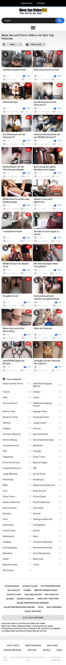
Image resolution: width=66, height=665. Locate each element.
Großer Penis (17, 530)
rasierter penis (14, 595)
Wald (17, 485)
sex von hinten (33, 594)
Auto (17, 491)
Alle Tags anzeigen (33, 617)
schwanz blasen (29, 586)
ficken (27, 590)
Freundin (47, 451)
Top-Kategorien (13, 379)
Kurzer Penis (47, 474)
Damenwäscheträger (47, 440)
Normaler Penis (47, 434)
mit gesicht (14, 590)
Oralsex (47, 392)
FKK (47, 468)
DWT (17, 451)
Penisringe (17, 479)
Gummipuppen (17, 547)
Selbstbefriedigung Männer (47, 384)
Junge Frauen (47, 423)
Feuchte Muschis (47, 502)
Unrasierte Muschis (47, 542)
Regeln (46, 650)
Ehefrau (47, 428)
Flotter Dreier (47, 496)
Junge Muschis (17, 474)
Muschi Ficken (17, 508)
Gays (47, 536)
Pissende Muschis (17, 468)
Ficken (47, 397)
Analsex (17, 428)
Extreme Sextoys (17, 462)
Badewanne (17, 536)
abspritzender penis (45, 590)
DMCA (59, 650)
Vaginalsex (17, 457)
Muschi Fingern (47, 462)
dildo (41, 607)
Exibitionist (17, 525)
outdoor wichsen (50, 586)
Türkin (47, 564)
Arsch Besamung (47, 553)
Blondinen (17, 553)
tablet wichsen (32, 611)
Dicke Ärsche (47, 491)
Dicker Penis (17, 496)
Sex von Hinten (17, 403)
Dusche (47, 513)
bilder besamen (12, 586)
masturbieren (54, 607)
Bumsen (17, 513)
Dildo (17, 397)
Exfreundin (47, 508)
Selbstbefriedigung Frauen (47, 404)
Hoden (17, 559)
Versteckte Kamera (47, 547)
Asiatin (47, 530)
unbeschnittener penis (48, 599)
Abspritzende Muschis (47, 485)
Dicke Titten (47, 457)
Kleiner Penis (17, 411)
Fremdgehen (47, 525)
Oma (17, 519)
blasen (10, 599)
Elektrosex (47, 559)
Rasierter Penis (17, 417)
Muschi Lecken (17, 564)
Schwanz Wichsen (17, 434)
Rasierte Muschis (17, 502)
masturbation (51, 595)
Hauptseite (13, 645)
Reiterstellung (17, 440)
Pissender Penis (47, 417)
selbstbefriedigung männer (33, 603)
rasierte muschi (25, 599)
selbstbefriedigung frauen (19, 607)
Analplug (17, 542)
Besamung (47, 479)
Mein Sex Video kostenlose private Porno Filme (28, 658)
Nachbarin (47, 445)
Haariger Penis (47, 411)
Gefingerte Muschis (47, 519)
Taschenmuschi (17, 445)
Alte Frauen (17, 570)
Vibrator (17, 423)
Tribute (17, 392)
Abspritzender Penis (17, 383)
